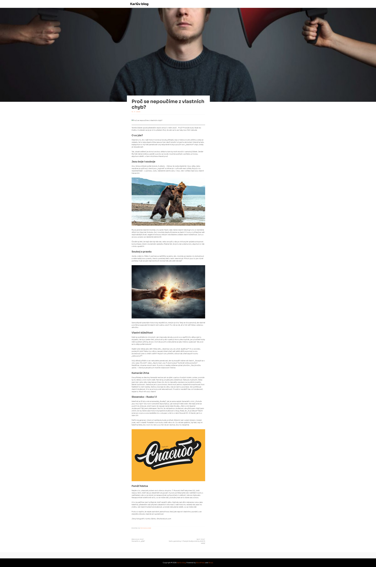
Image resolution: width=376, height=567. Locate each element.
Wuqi (211, 563)
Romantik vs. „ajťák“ (138, 541)
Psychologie (145, 528)
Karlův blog (139, 4)
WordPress (200, 563)
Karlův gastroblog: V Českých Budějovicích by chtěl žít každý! (187, 542)
